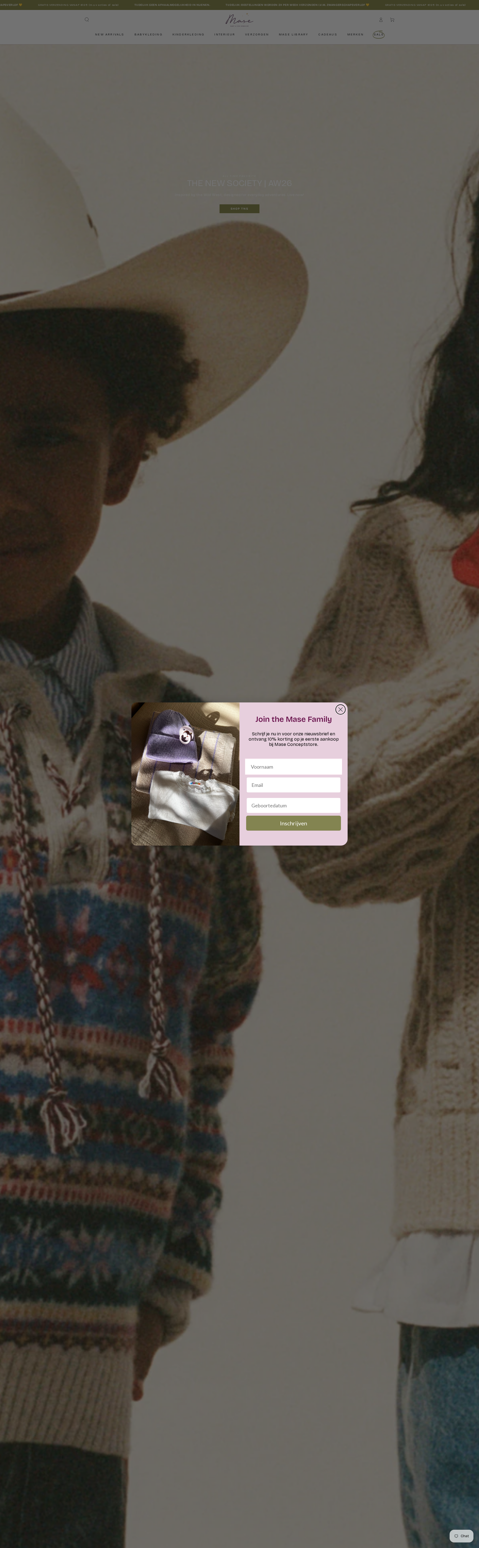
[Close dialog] (340, 709)
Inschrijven (293, 823)
